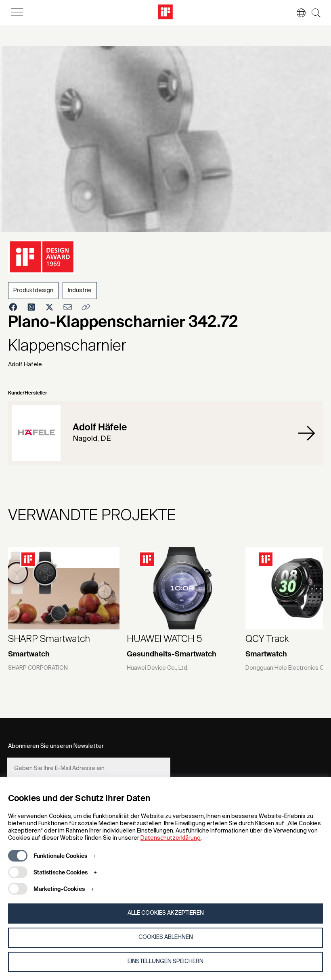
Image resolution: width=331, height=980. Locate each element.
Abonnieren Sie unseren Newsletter (56, 746)
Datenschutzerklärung (170, 838)
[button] (297, 13)
